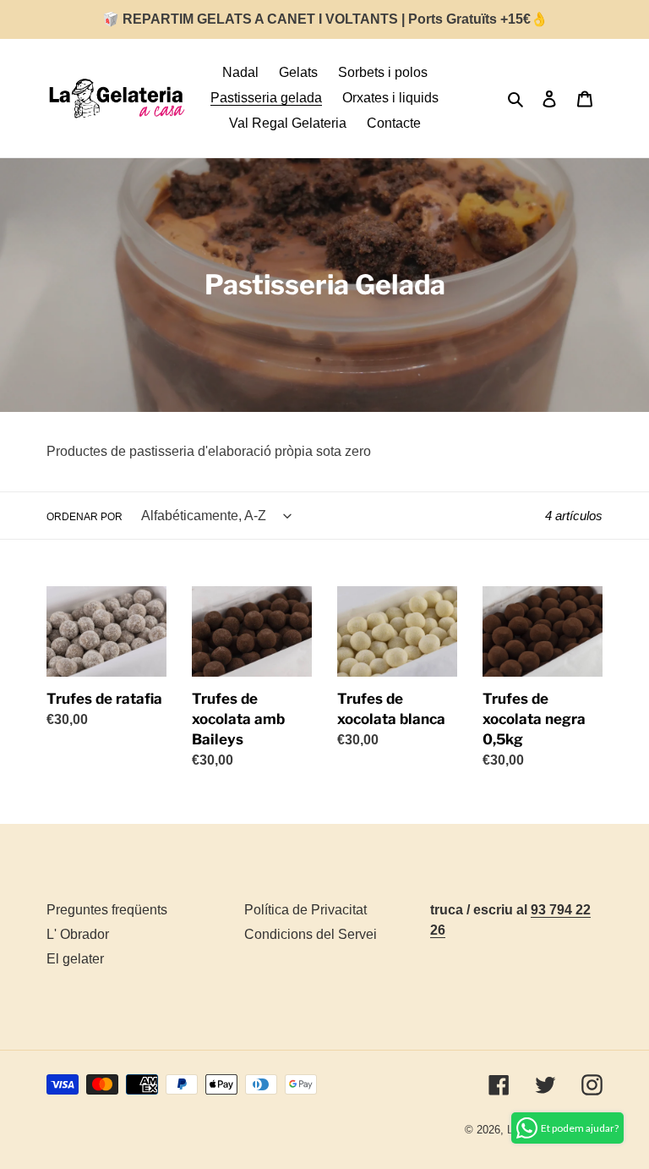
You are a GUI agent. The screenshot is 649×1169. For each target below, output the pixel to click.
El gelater (75, 959)
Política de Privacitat (305, 910)
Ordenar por (84, 517)
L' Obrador (77, 934)
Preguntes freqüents (106, 910)
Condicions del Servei (310, 934)
